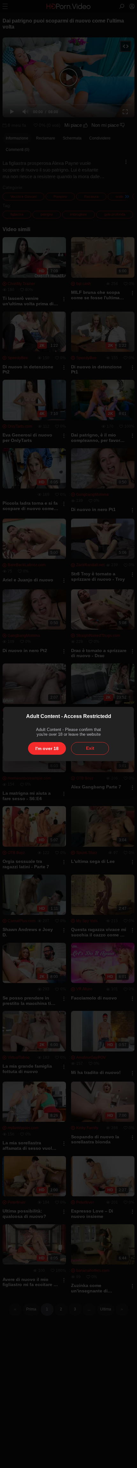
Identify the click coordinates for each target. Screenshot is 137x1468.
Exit (90, 748)
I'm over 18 (47, 748)
